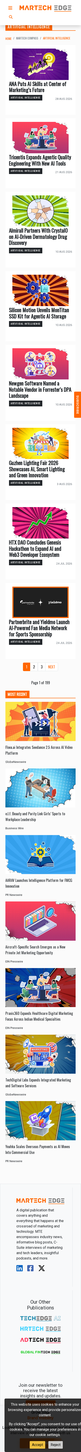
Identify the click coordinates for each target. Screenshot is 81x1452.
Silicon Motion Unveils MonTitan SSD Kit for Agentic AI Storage (39, 313)
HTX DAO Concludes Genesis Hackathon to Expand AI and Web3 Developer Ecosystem (35, 548)
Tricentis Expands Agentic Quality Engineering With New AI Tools (40, 160)
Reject (56, 1445)
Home (8, 39)
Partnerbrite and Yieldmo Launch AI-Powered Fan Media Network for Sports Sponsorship (39, 628)
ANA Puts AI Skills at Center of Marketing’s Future (37, 87)
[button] (10, 8)
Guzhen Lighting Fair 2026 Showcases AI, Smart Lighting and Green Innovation (37, 469)
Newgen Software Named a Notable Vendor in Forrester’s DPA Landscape (40, 389)
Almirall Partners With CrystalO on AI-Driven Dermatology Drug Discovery (38, 236)
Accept (37, 1445)
